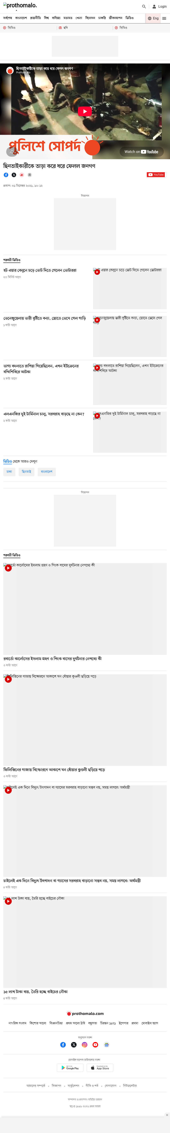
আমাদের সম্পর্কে (36, 1086)
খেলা (79, 18)
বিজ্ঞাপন (56, 1086)
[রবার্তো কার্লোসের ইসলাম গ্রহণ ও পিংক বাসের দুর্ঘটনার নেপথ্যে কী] (85, 609)
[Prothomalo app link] (70, 1068)
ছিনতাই (26, 472)
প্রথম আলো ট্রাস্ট (75, 1023)
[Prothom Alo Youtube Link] (97, 1045)
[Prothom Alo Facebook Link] (65, 1045)
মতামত (68, 18)
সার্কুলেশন (73, 1086)
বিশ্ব (46, 18)
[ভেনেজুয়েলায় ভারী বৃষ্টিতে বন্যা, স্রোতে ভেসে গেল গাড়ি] (130, 336)
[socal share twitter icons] (15, 176)
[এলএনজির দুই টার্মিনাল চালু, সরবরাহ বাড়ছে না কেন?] (130, 432)
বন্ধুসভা (92, 1023)
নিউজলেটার (130, 1086)
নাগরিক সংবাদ (17, 1023)
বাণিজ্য (56, 18)
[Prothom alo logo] (85, 1014)
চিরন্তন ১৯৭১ (108, 1023)
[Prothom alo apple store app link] (100, 1068)
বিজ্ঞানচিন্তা (56, 1023)
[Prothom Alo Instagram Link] (86, 1045)
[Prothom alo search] (144, 6)
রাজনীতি (35, 18)
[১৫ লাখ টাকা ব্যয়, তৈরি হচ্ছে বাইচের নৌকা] (85, 942)
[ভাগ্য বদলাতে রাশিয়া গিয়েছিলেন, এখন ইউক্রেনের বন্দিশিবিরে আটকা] (130, 384)
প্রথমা (135, 1023)
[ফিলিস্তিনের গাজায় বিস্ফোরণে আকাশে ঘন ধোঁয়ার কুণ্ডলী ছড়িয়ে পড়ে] (85, 720)
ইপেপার (123, 1023)
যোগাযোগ (111, 1086)
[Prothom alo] (21, 6)
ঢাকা (9, 472)
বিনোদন (90, 18)
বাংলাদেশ (21, 18)
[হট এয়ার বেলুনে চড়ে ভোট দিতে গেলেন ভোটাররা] (130, 288)
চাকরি (102, 18)
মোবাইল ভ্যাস (150, 1023)
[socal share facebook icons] (7, 176)
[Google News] (106, 1045)
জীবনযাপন (115, 18)
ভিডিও (130, 18)
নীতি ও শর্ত (92, 1086)
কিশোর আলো (38, 1023)
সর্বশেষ (7, 18)
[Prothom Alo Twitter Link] (75, 1045)
